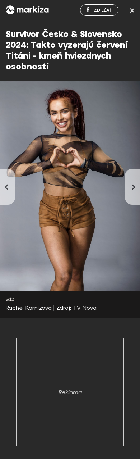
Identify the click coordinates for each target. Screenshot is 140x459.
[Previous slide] (7, 187)
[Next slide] (132, 187)
